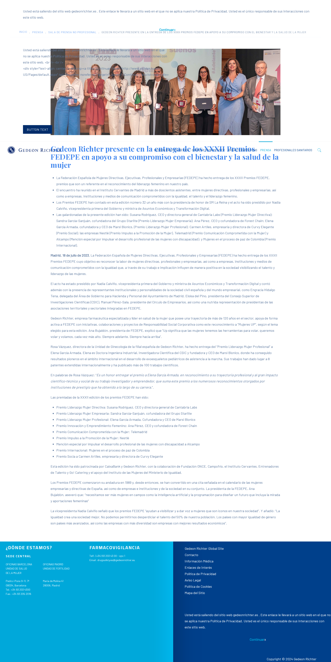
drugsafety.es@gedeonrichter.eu (116, 560)
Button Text (37, 129)
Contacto (191, 555)
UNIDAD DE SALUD (16, 568)
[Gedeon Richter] (34, 150)
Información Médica (199, 561)
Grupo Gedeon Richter (208, 150)
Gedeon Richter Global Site (204, 548)
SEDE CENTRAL (18, 556)
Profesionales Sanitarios (293, 150)
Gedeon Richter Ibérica (171, 150)
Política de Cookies (198, 586)
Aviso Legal (193, 580)
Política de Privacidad (200, 574)
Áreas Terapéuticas (242, 150)
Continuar (166, 29)
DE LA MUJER (13, 573)
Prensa (265, 150)
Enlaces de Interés (198, 567)
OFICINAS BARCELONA (19, 564)
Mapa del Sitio (195, 593)
